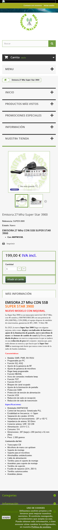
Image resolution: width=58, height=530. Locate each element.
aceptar (6, 517)
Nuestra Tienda (17, 138)
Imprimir (11, 244)
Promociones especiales (23, 115)
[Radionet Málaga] (29, 22)
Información (15, 127)
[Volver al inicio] (5, 80)
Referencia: (7, 221)
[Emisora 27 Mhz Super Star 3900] (21, 200)
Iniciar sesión (49, 5)
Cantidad (9, 264)
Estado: (5, 225)
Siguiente (45, 201)
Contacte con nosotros (33, 5)
